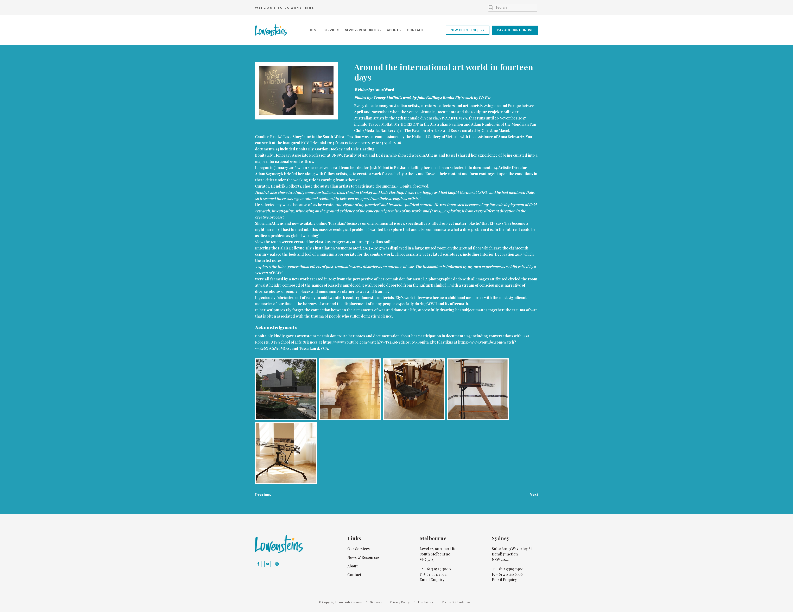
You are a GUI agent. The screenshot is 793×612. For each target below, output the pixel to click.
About (393, 30)
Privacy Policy (400, 602)
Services (332, 30)
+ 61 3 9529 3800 (437, 568)
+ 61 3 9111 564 (434, 574)
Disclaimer (425, 602)
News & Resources (362, 30)
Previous (263, 494)
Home (313, 30)
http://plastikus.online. (375, 241)
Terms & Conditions (456, 602)
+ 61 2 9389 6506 (509, 574)
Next (534, 494)
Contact (415, 30)
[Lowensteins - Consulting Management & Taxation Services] (271, 30)
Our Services (358, 548)
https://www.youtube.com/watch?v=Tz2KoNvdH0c (366, 342)
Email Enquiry (432, 579)
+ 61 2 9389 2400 (510, 568)
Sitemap (375, 602)
